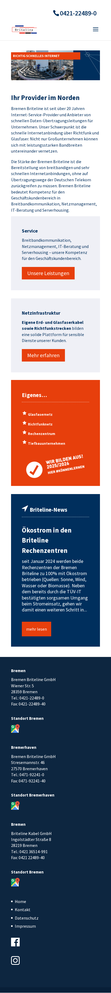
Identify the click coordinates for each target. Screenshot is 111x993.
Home (20, 901)
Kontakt (22, 909)
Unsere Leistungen (48, 273)
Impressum (25, 926)
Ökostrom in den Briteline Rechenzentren (47, 540)
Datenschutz (27, 918)
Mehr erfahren (43, 355)
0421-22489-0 (78, 13)
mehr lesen (36, 629)
